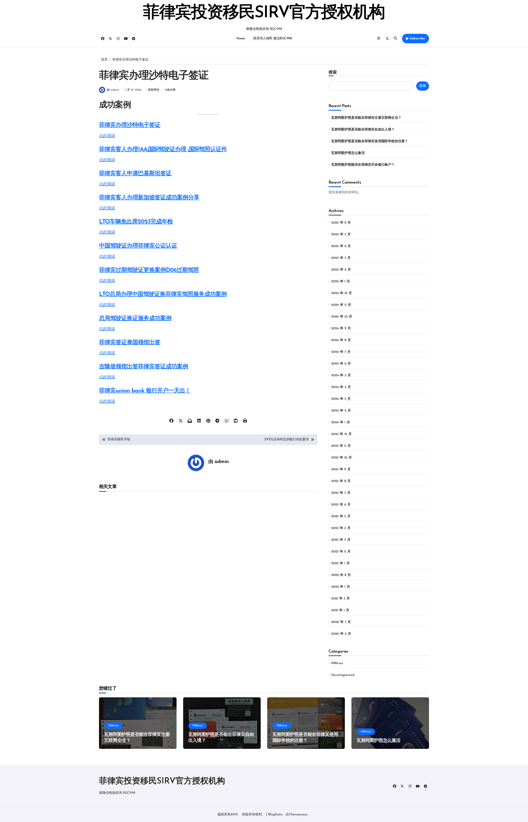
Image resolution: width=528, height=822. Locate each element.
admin (221, 461)
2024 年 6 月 (341, 363)
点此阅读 (107, 136)
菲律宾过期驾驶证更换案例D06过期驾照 (149, 270)
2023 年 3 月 (340, 540)
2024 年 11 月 (341, 305)
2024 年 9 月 (341, 328)
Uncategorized (343, 675)
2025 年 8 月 (341, 222)
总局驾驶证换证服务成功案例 (135, 318)
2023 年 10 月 (341, 457)
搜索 (333, 72)
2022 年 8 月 (341, 575)
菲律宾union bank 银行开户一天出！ (145, 391)
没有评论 (153, 89)
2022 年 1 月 (340, 587)
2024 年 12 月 (341, 293)
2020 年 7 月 (341, 622)
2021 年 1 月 (340, 610)
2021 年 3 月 (340, 598)
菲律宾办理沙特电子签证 (129, 125)
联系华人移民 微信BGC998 (272, 38)
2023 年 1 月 (340, 563)
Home (240, 38)
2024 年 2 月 (341, 410)
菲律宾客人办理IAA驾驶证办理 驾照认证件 (163, 149)
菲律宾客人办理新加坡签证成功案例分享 (149, 198)
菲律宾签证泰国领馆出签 (129, 343)
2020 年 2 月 (341, 634)
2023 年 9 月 (341, 469)
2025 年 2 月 (341, 269)
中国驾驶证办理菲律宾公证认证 (138, 246)
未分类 (171, 89)
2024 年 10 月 (341, 316)
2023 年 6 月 (341, 504)
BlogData (275, 814)
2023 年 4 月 (341, 528)
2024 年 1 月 (340, 422)
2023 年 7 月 (340, 493)
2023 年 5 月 (341, 516)
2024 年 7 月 (341, 352)
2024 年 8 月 (341, 340)
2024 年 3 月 (341, 399)
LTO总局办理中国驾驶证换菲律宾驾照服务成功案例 (163, 294)
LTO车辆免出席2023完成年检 (136, 222)
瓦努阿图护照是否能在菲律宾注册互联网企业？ (366, 118)
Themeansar (298, 814)
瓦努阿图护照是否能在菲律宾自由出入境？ (363, 129)
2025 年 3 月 (341, 258)
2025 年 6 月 (341, 246)
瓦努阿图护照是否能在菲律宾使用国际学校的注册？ (369, 141)
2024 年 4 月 (341, 387)
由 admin (113, 89)
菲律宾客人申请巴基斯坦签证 (135, 174)
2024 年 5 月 (341, 375)
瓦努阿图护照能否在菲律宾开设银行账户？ (363, 165)
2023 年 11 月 (341, 446)
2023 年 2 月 (341, 551)
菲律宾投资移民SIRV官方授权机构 (264, 13)
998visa (337, 663)
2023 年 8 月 (341, 481)
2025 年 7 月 (341, 234)
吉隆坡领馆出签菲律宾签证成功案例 (143, 367)
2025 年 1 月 (340, 281)
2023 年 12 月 (341, 434)
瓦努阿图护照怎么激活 (348, 153)
